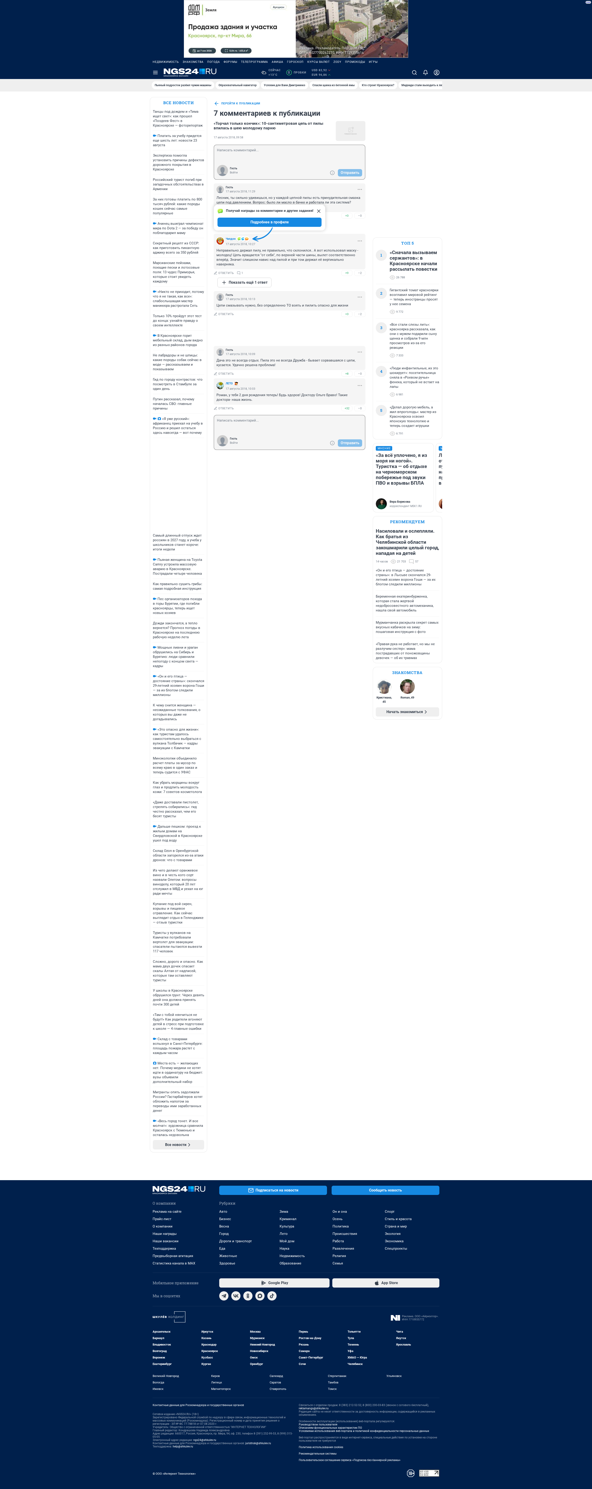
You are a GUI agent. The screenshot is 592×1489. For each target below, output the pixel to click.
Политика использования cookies (321, 1447)
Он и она (340, 1211)
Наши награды (165, 1234)
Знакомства (193, 62)
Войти (234, 172)
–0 (360, 215)
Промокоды (355, 62)
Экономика (394, 1241)
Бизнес (225, 1219)
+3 (346, 215)
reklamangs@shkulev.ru (314, 1408)
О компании (163, 1226)
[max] (260, 1296)
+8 (346, 373)
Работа (338, 1241)
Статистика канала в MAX (174, 1263)
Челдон (231, 238)
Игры (373, 62)
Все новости (178, 102)
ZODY (337, 62)
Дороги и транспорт (235, 1241)
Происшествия (345, 1234)
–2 (360, 273)
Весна (224, 1226)
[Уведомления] (425, 72)
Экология (393, 1234)
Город (224, 1234)
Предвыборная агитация (173, 1256)
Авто (223, 1211)
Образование (290, 1263)
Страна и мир (396, 1226)
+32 (347, 408)
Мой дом (287, 1241)
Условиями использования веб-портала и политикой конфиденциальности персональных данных (364, 1431)
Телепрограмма (254, 62)
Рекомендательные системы (317, 1453)
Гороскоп (295, 62)
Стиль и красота (398, 1219)
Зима (284, 1211)
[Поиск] (414, 72)
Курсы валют (318, 62)
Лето (284, 1234)
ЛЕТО (229, 383)
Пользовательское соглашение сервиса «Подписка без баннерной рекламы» (350, 1460)
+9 (346, 273)
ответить (226, 273)
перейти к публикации (240, 103)
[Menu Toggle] (155, 72)
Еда (222, 1248)
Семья (338, 1263)
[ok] (248, 1296)
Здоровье (227, 1263)
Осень (337, 1219)
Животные (228, 1256)
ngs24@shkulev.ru (204, 1440)
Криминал (288, 1219)
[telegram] (223, 1296)
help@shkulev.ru (183, 1446)
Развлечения (343, 1248)
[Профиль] (436, 72)
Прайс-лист (162, 1219)
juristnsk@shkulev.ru (258, 1443)
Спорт (390, 1211)
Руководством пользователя (318, 1424)
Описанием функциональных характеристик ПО (330, 1427)
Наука (284, 1248)
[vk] (235, 1296)
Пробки (297, 72)
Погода (213, 62)
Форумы (230, 62)
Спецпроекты (396, 1248)
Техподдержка (164, 1248)
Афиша (277, 62)
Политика (341, 1226)
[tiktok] (272, 1296)
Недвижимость (166, 62)
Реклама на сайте (167, 1211)
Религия (339, 1256)
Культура (287, 1226)
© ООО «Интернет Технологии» (174, 1473)
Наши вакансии (166, 1241)
